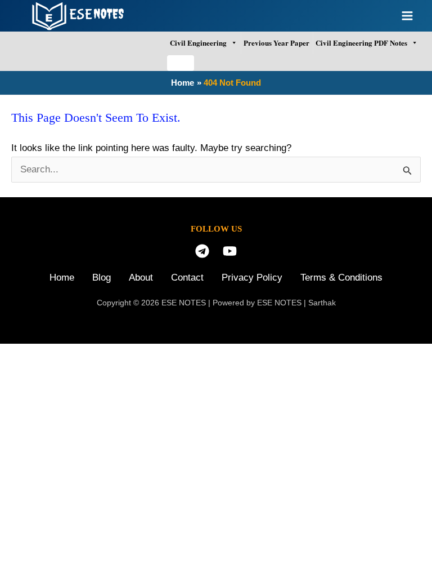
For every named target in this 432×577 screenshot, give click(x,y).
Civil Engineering (198, 42)
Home (62, 277)
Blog (101, 277)
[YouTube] (230, 251)
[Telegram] (202, 251)
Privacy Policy (252, 277)
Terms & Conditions (341, 277)
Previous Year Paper (276, 42)
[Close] (180, 63)
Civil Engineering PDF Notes (361, 42)
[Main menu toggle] (407, 15)
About (141, 277)
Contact (187, 277)
